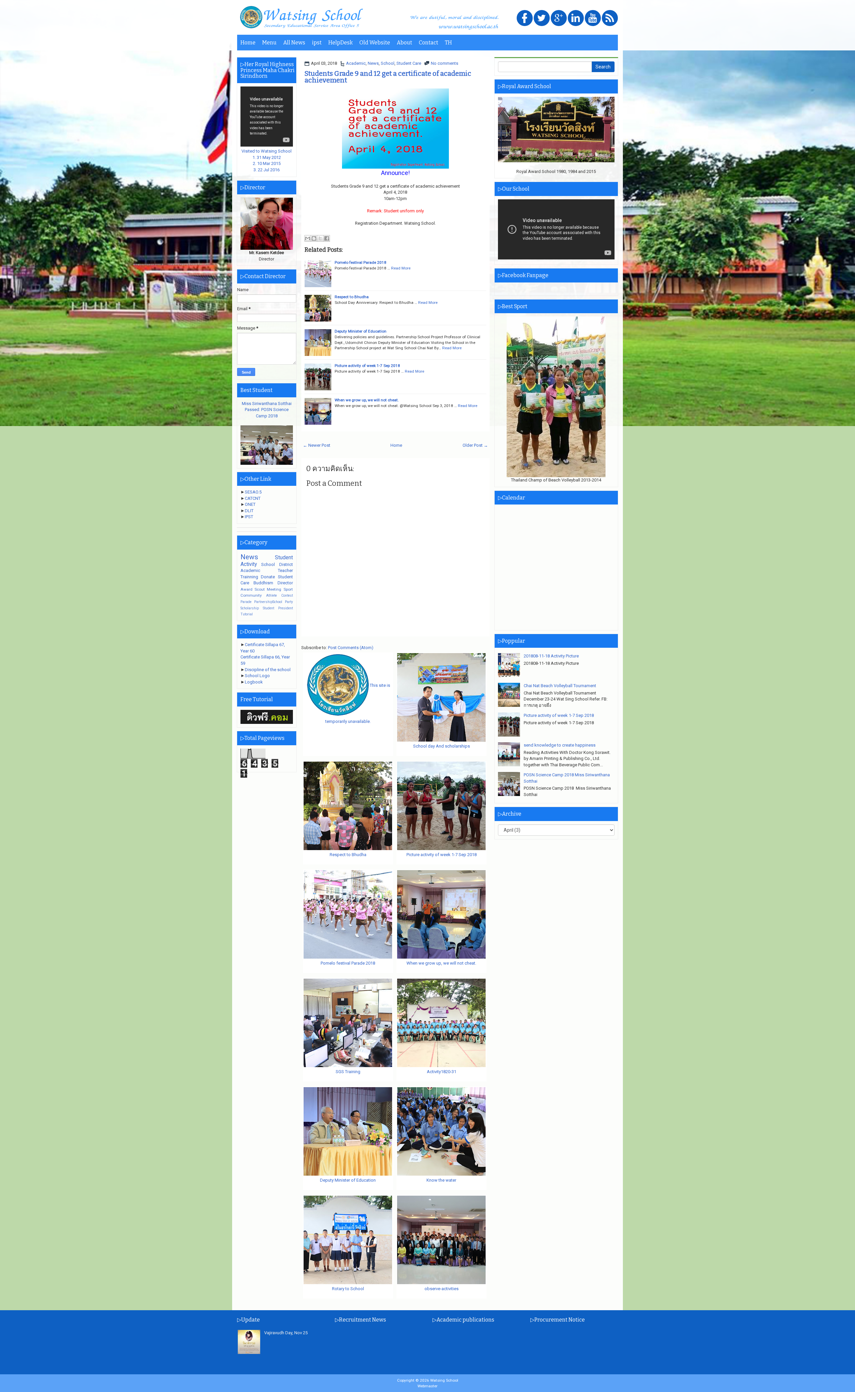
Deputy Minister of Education (360, 331)
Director (285, 582)
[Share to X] (320, 238)
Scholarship (249, 608)
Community (251, 595)
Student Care (408, 63)
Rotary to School (348, 1288)
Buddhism (263, 582)
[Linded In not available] (576, 18)
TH (448, 42)
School (387, 63)
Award (246, 589)
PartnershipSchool (268, 602)
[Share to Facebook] (326, 238)
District (286, 564)
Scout (259, 589)
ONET (250, 504)
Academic (356, 63)
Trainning (249, 576)
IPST (249, 516)
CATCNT (253, 498)
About (404, 42)
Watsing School (444, 1380)
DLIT (249, 510)
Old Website (374, 42)
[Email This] (307, 238)
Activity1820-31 (441, 1071)
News (373, 63)
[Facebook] (525, 18)
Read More (400, 268)
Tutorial (246, 614)
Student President (278, 608)
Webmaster (427, 1386)
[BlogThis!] (314, 238)
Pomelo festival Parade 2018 (360, 262)
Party (289, 602)
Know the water (441, 1180)
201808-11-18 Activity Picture (551, 655)
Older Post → (475, 445)
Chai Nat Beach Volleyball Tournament (560, 685)
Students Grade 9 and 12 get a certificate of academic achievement (388, 76)
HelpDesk (340, 42)
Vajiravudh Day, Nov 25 (286, 1332)
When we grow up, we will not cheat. (367, 400)
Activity (248, 564)
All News (294, 42)
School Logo (257, 675)
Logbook (254, 681)
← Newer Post (316, 445)
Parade (245, 602)
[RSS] (610, 18)
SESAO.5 (253, 491)
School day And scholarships (441, 746)
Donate (268, 576)
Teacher (285, 570)
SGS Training (348, 1071)
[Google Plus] (559, 18)
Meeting (274, 589)
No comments (444, 63)
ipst (317, 42)
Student (284, 558)
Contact (428, 42)
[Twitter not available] (542, 18)
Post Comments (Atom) (350, 647)
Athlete (271, 595)
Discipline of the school (268, 669)
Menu (269, 42)
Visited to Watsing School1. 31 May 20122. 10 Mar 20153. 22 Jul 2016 (266, 160)
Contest (287, 595)
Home (247, 42)
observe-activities (441, 1288)
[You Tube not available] (593, 18)
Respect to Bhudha (352, 296)
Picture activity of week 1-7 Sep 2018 (367, 365)
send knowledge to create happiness (559, 745)
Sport (288, 589)
